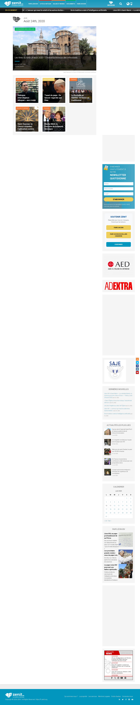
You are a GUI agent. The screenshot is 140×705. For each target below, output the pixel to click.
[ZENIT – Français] (16, 3)
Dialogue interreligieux (25, 79)
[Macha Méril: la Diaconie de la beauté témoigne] (54, 119)
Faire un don (81, 4)
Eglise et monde (59, 4)
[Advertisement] (118, 148)
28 (122, 513)
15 (126, 505)
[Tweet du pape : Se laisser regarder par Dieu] (54, 90)
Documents (70, 4)
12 (114, 505)
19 (114, 509)
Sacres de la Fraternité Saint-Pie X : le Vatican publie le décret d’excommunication (122, 431)
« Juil (105, 521)
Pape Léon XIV (33, 4)
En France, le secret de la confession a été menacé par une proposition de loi (122, 461)
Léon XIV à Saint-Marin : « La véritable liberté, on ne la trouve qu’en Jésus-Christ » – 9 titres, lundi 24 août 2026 (118, 395)
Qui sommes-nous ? (71, 696)
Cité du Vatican (45, 4)
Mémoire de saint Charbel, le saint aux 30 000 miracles (122, 450)
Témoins (73, 79)
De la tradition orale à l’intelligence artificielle (59, 10)
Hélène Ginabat (19, 66)
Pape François (49, 79)
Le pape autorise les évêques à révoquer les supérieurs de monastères (121, 471)
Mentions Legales (104, 696)
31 (106, 516)
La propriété (83, 696)
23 (131, 509)
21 (122, 509)
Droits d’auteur (116, 696)
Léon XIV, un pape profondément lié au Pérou (110, 536)
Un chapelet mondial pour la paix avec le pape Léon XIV (122, 440)
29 (126, 513)
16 (131, 505)
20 (118, 509)
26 (114, 513)
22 (126, 509)
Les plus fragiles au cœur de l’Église (114, 405)
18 (110, 509)
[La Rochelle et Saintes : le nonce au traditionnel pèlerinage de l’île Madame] (80, 90)
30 (131, 513)
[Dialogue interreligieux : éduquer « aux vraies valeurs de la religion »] (27, 90)
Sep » (109, 521)
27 (118, 513)
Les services (92, 696)
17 (106, 509)
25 (110, 513)
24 (106, 513)
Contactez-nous (127, 696)
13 (118, 505)
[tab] (111, 653)
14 (122, 505)
